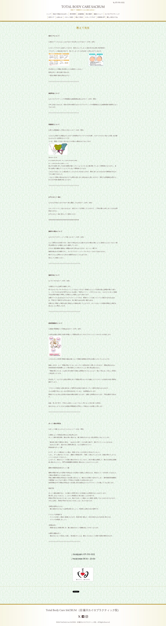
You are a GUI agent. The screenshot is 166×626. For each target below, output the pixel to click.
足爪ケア (51, 17)
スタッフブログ (90, 17)
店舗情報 (81, 14)
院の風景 (89, 14)
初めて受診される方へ (60, 14)
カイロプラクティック (112, 14)
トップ (48, 14)
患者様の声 (101, 17)
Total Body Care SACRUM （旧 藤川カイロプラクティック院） (83, 610)
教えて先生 (79, 17)
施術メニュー (98, 14)
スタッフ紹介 (69, 17)
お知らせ (59, 17)
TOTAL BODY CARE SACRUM (83, 7)
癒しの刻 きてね (112, 17)
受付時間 (73, 14)
